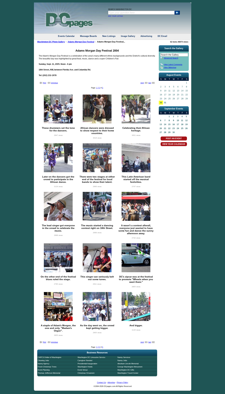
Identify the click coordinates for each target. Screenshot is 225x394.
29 (169, 132)
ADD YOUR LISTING (115, 16)
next (142, 83)
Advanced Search (171, 58)
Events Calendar (66, 36)
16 (173, 124)
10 (178, 120)
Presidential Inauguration (87, 364)
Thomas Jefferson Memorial (49, 373)
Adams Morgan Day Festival (81, 42)
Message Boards (88, 36)
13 (161, 124)
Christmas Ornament (86, 373)
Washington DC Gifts (125, 370)
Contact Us (101, 382)
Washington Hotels (85, 367)
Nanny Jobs (122, 360)
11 (182, 120)
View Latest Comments (173, 64)
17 (178, 124)
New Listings (108, 36)
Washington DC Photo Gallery (51, 42)
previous (54, 83)
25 (182, 128)
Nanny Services (123, 357)
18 (182, 124)
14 (165, 124)
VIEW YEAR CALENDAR (173, 144)
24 (178, 128)
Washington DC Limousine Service (91, 357)
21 (165, 128)
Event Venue (83, 370)
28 (165, 132)
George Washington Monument (129, 367)
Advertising (146, 36)
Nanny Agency (43, 364)
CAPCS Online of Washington (49, 357)
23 (173, 128)
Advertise (111, 382)
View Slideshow (170, 67)
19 (186, 124)
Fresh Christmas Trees (47, 367)
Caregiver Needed (85, 360)
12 (186, 120)
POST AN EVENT (174, 138)
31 (165, 102)
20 (161, 128)
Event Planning (44, 370)
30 (161, 102)
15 (169, 124)
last (149, 83)
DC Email (162, 36)
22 (169, 128)
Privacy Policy (122, 382)
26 (186, 128)
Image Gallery (128, 36)
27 (161, 132)
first (44, 83)
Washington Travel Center (127, 373)
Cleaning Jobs (43, 360)
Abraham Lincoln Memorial (128, 364)
